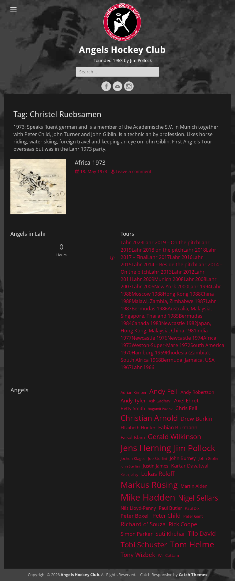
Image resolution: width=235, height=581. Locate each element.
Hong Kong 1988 (182, 293)
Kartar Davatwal (189, 465)
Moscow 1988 (147, 293)
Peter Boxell (135, 515)
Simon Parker (137, 533)
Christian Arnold (149, 418)
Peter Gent (193, 516)
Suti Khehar (170, 533)
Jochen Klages (133, 458)
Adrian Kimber (134, 392)
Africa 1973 (90, 162)
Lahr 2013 (160, 271)
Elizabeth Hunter (138, 427)
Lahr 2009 (143, 279)
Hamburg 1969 (149, 352)
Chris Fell (186, 408)
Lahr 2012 (183, 271)
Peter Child (166, 515)
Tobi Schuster (144, 544)
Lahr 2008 (195, 279)
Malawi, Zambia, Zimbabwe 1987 (169, 301)
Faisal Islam (133, 437)
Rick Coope (183, 524)
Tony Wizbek (138, 554)
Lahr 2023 (132, 242)
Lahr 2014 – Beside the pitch (164, 264)
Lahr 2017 (158, 257)
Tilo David (202, 533)
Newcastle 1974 (185, 338)
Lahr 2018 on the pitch (157, 249)
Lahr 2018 (194, 249)
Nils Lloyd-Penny (138, 508)
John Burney (183, 458)
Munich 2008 (169, 279)
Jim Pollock (194, 447)
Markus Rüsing (149, 484)
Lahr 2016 (181, 257)
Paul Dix (192, 508)
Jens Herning (146, 447)
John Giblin (208, 458)
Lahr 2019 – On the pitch (171, 242)
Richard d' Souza (143, 524)
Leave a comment (133, 171)
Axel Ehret (186, 400)
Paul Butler (170, 508)
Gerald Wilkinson (174, 436)
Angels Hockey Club (122, 49)
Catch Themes (193, 574)
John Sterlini (130, 466)
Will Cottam (168, 555)
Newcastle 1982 (179, 323)
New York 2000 (171, 286)
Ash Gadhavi (160, 401)
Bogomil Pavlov (160, 409)
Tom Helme (192, 544)
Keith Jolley (129, 474)
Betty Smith (133, 408)
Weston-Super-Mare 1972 (161, 345)
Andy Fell (163, 391)
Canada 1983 (146, 323)
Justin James (155, 466)
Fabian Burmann (177, 427)
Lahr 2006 (143, 286)
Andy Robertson (197, 392)
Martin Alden (194, 486)
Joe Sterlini (157, 458)
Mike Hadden (148, 497)
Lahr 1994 (199, 286)
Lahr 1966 (143, 367)
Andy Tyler (133, 400)
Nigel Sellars (198, 498)
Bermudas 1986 (150, 308)
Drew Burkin (196, 418)
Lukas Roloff (157, 473)
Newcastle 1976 (149, 338)
